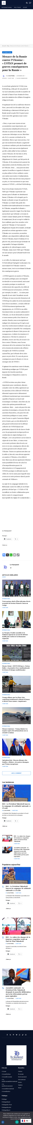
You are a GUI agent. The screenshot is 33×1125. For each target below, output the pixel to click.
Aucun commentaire (22, 78)
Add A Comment (16, 773)
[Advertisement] (16, 26)
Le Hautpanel (11, 75)
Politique (17, 7)
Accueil (4, 46)
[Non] (31, 1118)
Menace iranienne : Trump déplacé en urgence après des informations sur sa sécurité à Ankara (15, 731)
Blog (8, 46)
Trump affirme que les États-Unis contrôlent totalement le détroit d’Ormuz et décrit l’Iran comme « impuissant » (16, 699)
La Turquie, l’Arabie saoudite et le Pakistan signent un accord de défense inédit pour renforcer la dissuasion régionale (15, 635)
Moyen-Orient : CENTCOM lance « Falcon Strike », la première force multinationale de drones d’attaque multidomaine (16, 668)
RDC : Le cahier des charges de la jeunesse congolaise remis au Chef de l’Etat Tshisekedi (22, 838)
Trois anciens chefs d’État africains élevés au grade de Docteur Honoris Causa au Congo (16, 603)
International (7, 7)
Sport (25, 7)
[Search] (27, 3)
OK (17, 1122)
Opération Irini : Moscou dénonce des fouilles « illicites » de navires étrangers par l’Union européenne (15, 762)
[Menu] (30, 3)
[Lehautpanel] (4, 3)
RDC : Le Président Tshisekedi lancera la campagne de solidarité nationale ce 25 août (16, 806)
